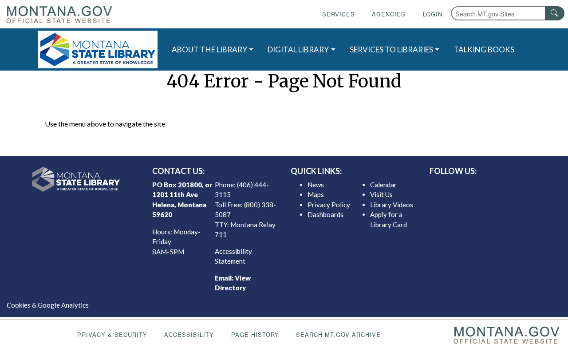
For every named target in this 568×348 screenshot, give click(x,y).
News (316, 185)
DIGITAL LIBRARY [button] (298, 49)
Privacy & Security (112, 334)
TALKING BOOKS (484, 49)
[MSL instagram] (499, 186)
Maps (316, 194)
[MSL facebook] (471, 186)
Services (338, 14)
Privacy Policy (329, 205)
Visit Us (381, 194)
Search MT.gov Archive (338, 334)
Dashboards (325, 214)
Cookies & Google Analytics (48, 305)
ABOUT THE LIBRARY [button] (209, 49)
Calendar (383, 185)
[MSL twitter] (485, 186)
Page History (255, 334)
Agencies (389, 14)
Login (432, 14)
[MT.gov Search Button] (554, 13)
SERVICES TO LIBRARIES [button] (391, 49)
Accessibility (189, 334)
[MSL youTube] (513, 186)
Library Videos (391, 205)
